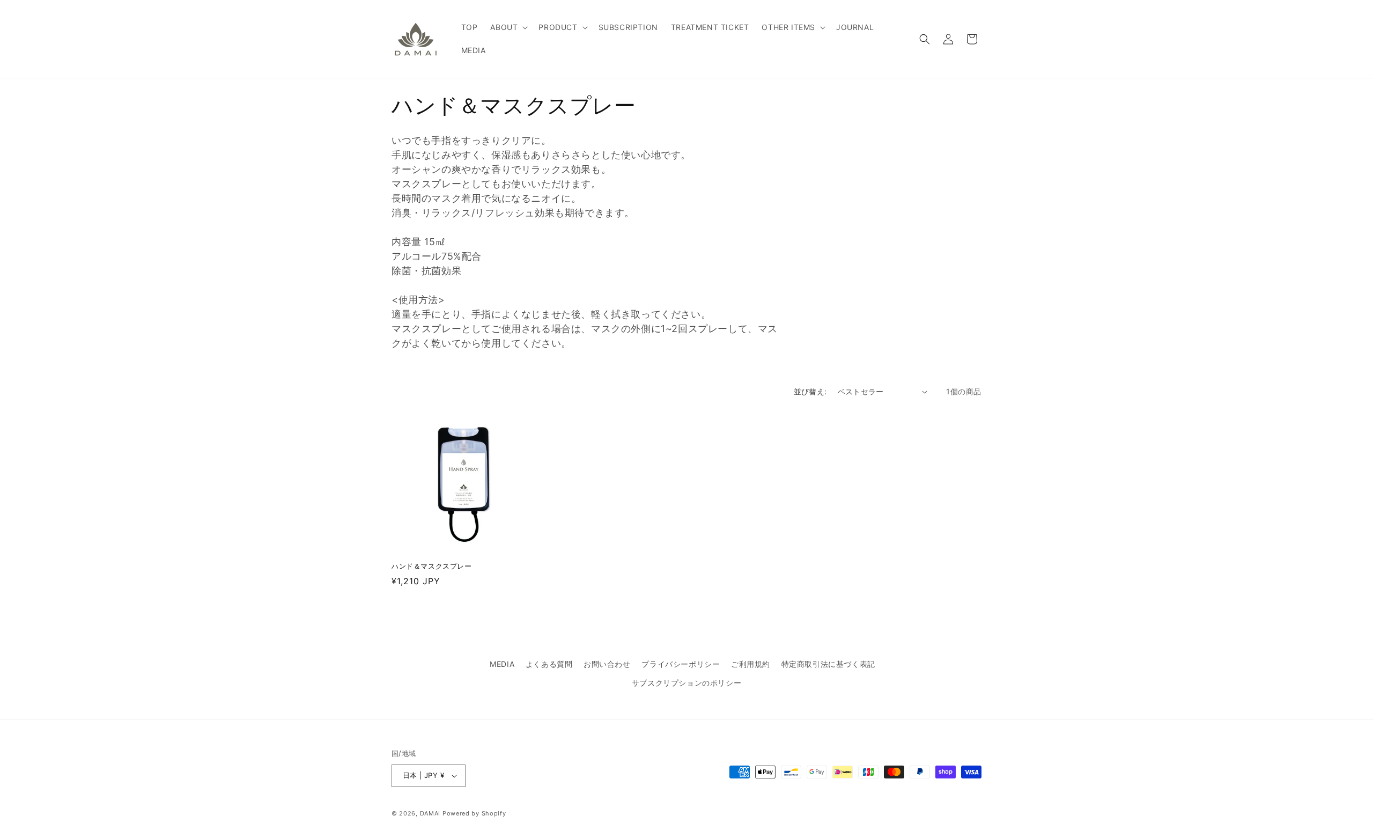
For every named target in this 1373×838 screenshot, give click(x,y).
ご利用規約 (750, 663)
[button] (508, 27)
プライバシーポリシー (680, 663)
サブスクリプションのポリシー (686, 682)
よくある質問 (549, 663)
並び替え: (810, 391)
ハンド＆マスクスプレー (432, 566)
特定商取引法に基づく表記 (828, 663)
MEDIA (502, 663)
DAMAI (431, 813)
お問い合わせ (607, 663)
